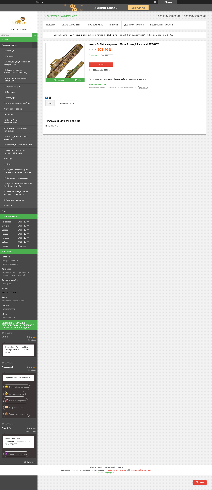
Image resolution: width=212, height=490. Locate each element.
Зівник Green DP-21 (13, 438)
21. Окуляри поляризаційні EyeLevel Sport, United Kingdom (17, 171)
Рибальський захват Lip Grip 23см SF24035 (17, 443)
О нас (4, 211)
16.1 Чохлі (112, 35)
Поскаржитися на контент (117, 470)
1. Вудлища (9, 50)
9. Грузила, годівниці (13, 108)
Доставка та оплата (134, 25)
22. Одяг (7, 164)
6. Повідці (8, 158)
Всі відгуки (28, 461)
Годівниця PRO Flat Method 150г (19, 377)
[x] (50, 98)
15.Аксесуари (10, 97)
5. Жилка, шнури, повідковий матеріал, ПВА (17, 63)
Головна (50, 25)
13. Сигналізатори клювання (17, 178)
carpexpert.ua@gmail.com (13, 300)
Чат (202, 482)
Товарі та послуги (70, 25)
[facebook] (46, 98)
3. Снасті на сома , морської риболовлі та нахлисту (16, 193)
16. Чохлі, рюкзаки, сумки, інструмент (15, 79)
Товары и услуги (9, 45)
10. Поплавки (10, 92)
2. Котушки (9, 56)
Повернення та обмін (161, 25)
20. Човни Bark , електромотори (11, 121)
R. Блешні (8, 205)
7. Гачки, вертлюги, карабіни (17, 103)
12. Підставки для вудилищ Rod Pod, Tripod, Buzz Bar (18, 184)
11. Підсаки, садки (12, 86)
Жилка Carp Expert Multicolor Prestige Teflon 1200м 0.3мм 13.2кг (17, 349)
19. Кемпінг (9, 114)
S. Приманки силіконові (14, 200)
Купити (101, 64)
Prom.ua (120, 467)
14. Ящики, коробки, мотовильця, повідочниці (15, 71)
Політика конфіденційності (140, 470)
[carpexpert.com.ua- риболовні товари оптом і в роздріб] (18, 21)
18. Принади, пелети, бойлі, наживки (16, 137)
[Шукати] (34, 35)
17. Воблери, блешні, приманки (18, 144)
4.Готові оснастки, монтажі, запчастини (16, 129)
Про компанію (95, 25)
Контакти (114, 25)
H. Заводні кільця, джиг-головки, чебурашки (14, 151)
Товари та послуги (58, 35)
